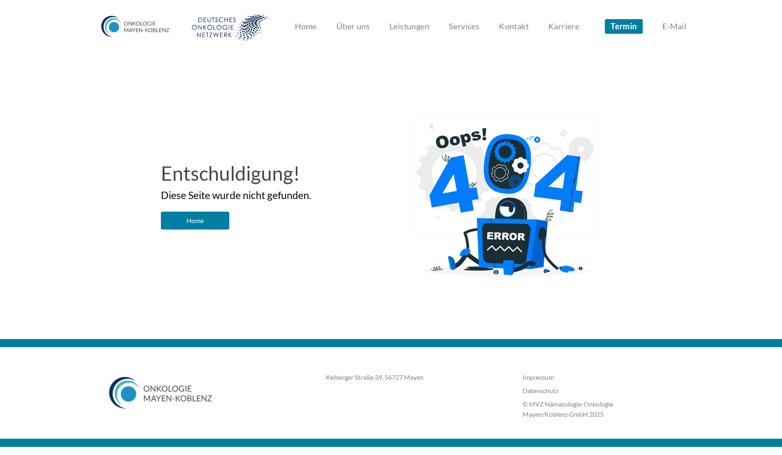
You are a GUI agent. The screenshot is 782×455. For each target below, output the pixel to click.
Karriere (563, 26)
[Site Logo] (135, 26)
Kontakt (514, 26)
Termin (624, 26)
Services (464, 26)
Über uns (353, 26)
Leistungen (409, 26)
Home (306, 26)
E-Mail (674, 26)
